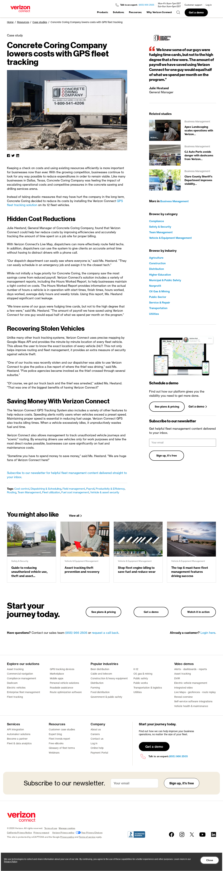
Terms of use (50, 828)
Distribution (156, 269)
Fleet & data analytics (19, 743)
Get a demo (196, 12)
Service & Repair (159, 302)
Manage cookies (67, 828)
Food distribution (100, 692)
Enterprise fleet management (23, 692)
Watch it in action (198, 612)
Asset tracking (15, 669)
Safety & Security (160, 226)
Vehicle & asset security (104, 492)
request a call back (105, 632)
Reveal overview (183, 696)
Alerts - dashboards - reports (190, 669)
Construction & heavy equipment (109, 678)
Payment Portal (99, 752)
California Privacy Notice (19, 832)
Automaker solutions (18, 734)
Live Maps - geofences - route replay (195, 692)
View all (74, 515)
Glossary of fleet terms (62, 747)
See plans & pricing (167, 406)
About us (96, 729)
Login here (208, 632)
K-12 (135, 669)
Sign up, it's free (166, 455)
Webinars (54, 752)
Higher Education (160, 274)
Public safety (140, 678)
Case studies (39, 22)
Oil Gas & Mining (159, 291)
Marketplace (57, 673)
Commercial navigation (20, 673)
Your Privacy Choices (91, 832)
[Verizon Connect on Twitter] (192, 834)
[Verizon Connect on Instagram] (181, 834)
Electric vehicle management (190, 682)
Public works (140, 682)
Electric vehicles (16, 687)
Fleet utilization (51, 492)
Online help (97, 747)
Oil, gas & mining (142, 673)
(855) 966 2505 (146, 4)
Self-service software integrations (193, 701)
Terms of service (87, 837)
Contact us (97, 738)
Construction (157, 263)
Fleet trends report (59, 738)
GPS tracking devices (62, 669)
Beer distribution (100, 669)
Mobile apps (56, 678)
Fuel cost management (75, 492)
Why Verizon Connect (159, 12)
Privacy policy (67, 837)
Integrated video (183, 687)
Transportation (158, 308)
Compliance (156, 221)
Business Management (174, 201)
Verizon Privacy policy (63, 832)
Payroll (90, 488)
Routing (11, 492)
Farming (95, 687)
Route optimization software (66, 692)
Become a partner (17, 738)
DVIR (177, 678)
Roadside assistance (61, 687)
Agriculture (156, 257)
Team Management (29, 492)
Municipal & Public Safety (165, 280)
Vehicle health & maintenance (191, 706)
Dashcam (12, 682)
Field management (74, 488)
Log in (209, 4)
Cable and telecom (101, 673)
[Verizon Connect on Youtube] (202, 834)
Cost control (21, 488)
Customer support (193, 4)
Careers (95, 734)
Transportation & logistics (147, 687)
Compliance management (21, 678)
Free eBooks (56, 743)
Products (102, 12)
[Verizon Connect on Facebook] (171, 834)
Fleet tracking (15, 696)
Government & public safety (106, 696)
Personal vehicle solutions (64, 682)
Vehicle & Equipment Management (170, 237)
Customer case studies (62, 729)
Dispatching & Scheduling (45, 488)
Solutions (118, 12)
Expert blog (55, 734)
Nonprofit (155, 285)
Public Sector (157, 297)
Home (10, 22)
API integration (15, 729)
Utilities (154, 313)
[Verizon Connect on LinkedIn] (213, 834)
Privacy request (41, 832)
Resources (135, 12)
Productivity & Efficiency (110, 488)
